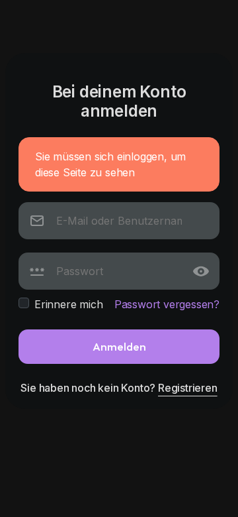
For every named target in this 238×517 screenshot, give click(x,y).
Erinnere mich (68, 304)
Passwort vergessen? (166, 304)
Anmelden (119, 346)
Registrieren (188, 387)
